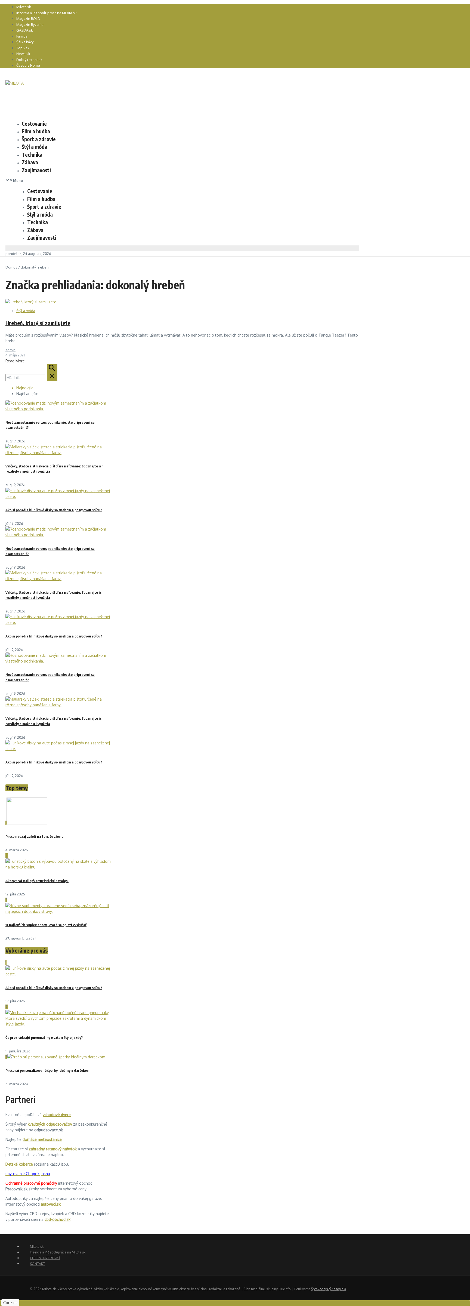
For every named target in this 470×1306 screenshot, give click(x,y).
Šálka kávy (24, 42)
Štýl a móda (34, 146)
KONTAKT (37, 1264)
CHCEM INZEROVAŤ (45, 1258)
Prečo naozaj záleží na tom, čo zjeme (34, 836)
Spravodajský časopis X (328, 1289)
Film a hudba (36, 131)
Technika (32, 154)
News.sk (23, 53)
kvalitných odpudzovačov (50, 1124)
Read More (15, 361)
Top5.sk (22, 48)
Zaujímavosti (36, 170)
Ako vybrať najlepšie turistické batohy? (37, 881)
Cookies (10, 1302)
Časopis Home (28, 65)
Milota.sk (23, 7)
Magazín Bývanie (30, 24)
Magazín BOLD (28, 18)
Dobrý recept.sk (29, 59)
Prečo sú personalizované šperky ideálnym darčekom (47, 1070)
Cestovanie (34, 123)
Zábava (30, 162)
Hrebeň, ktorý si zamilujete (37, 322)
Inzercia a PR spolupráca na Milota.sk (46, 13)
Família (21, 36)
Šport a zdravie (39, 139)
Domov (11, 267)
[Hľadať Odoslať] (52, 372)
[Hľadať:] (31, 377)
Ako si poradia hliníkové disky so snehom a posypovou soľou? (53, 510)
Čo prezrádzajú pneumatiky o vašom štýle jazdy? (44, 1037)
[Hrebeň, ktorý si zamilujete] (30, 302)
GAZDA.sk (24, 30)
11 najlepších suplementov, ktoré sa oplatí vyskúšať (45, 925)
